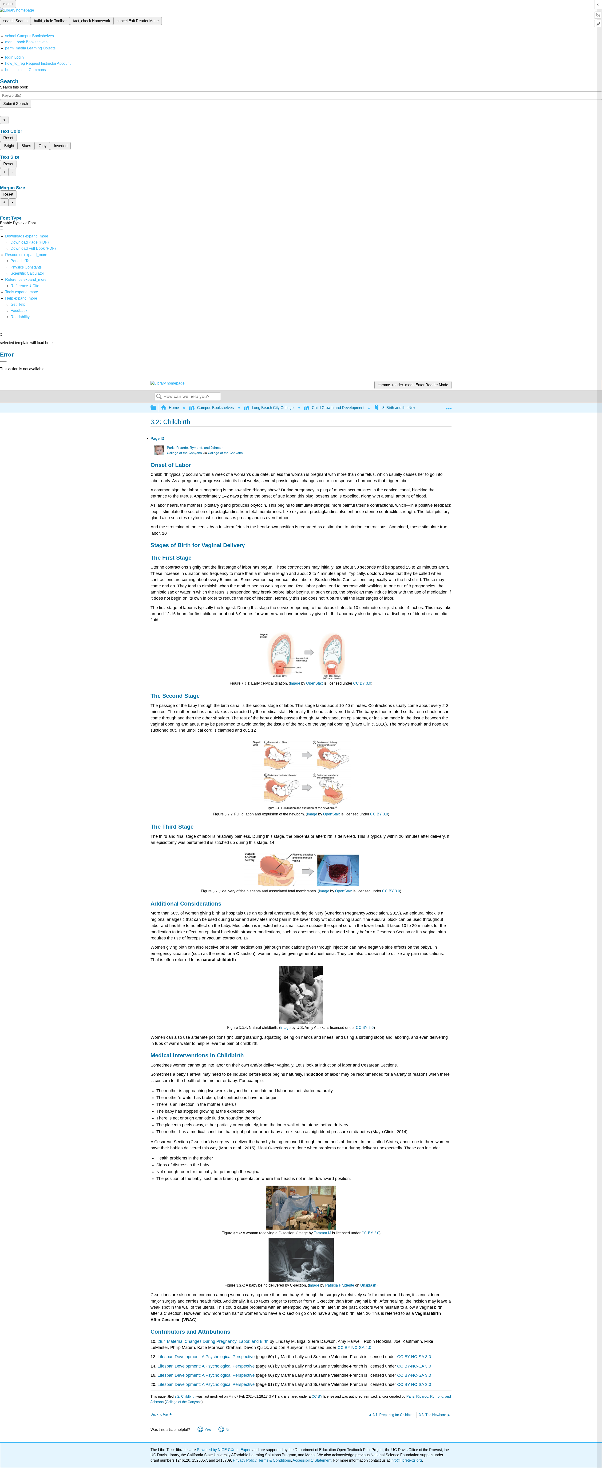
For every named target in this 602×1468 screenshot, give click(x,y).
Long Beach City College (273, 408)
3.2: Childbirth (184, 1396)
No (228, 1430)
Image (295, 683)
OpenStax (314, 683)
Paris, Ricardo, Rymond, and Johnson (195, 447)
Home (174, 408)
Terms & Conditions (274, 1460)
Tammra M (322, 1233)
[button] (19, 311)
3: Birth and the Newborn (403, 408)
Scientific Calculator (27, 273)
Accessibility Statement (312, 1460)
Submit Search (15, 104)
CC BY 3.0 (362, 683)
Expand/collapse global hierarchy (156, 408)
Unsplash (368, 1285)
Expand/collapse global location (449, 406)
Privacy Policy (244, 1460)
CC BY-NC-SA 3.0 (414, 1356)
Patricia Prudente (339, 1285)
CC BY (317, 1396)
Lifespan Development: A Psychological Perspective (206, 1356)
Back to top (159, 1414)
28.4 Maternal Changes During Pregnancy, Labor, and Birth (214, 1341)
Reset (8, 138)
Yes (208, 1430)
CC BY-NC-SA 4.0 (354, 1347)
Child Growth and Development (338, 408)
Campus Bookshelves (215, 408)
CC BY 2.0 (365, 1028)
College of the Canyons (184, 453)
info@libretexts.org (406, 1460)
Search (159, 397)
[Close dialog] (3, 361)
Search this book (14, 87)
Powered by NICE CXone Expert (224, 1450)
